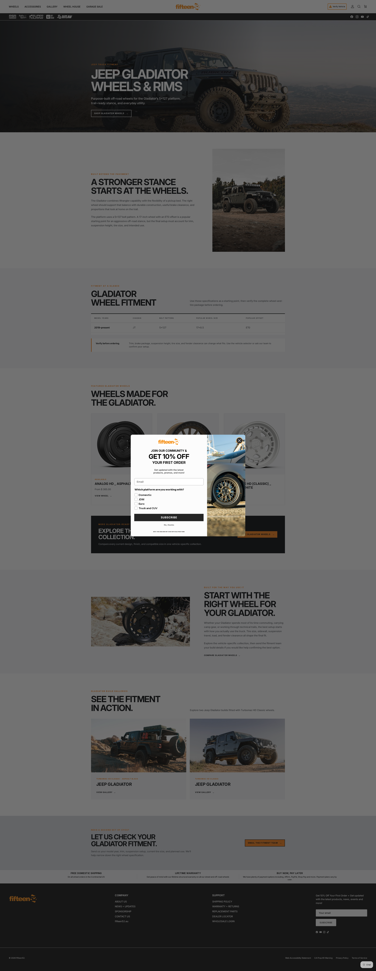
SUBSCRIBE (169, 517)
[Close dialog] (239, 440)
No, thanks (169, 525)
